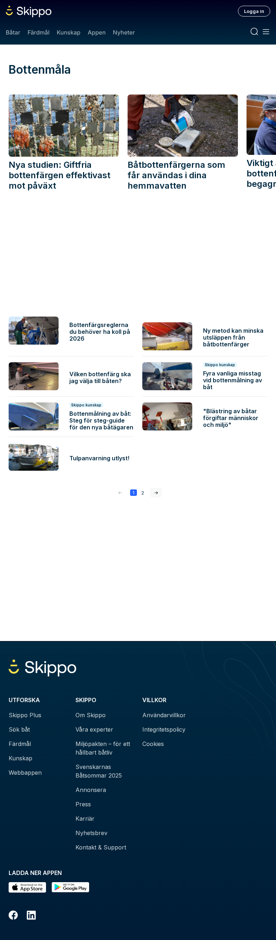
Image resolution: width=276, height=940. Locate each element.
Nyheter (124, 32)
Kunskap (68, 32)
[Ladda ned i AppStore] (27, 887)
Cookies (153, 743)
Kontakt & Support (100, 847)
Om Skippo (90, 715)
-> (156, 493)
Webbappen (25, 772)
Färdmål (38, 32)
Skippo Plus (25, 715)
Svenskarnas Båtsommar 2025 (98, 771)
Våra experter (94, 729)
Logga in (254, 11)
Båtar (13, 32)
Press (83, 804)
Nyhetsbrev (91, 833)
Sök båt (19, 729)
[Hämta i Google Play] (70, 887)
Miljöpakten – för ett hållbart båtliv (102, 748)
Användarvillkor (164, 715)
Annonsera (90, 789)
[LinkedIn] (31, 916)
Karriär (85, 818)
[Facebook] (13, 916)
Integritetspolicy (163, 729)
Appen (97, 32)
